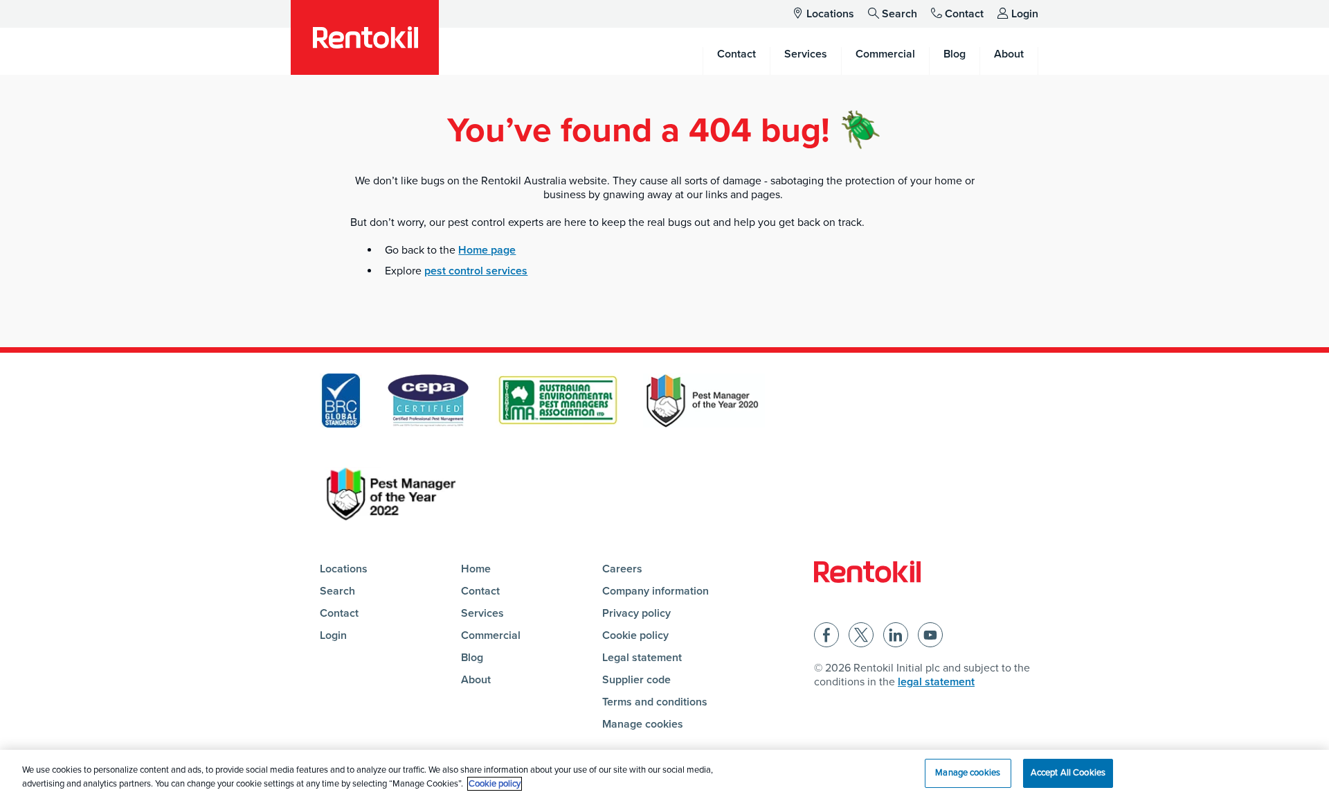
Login (1024, 14)
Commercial (491, 635)
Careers (622, 569)
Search (899, 14)
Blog (472, 658)
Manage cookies (642, 724)
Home (476, 569)
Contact (964, 14)
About (476, 680)
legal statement (936, 682)
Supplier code (636, 680)
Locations (830, 14)
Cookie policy (635, 635)
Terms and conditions (654, 702)
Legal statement (642, 658)
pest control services (475, 271)
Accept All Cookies (1068, 772)
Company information (655, 591)
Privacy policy (636, 613)
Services (482, 613)
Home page (487, 250)
